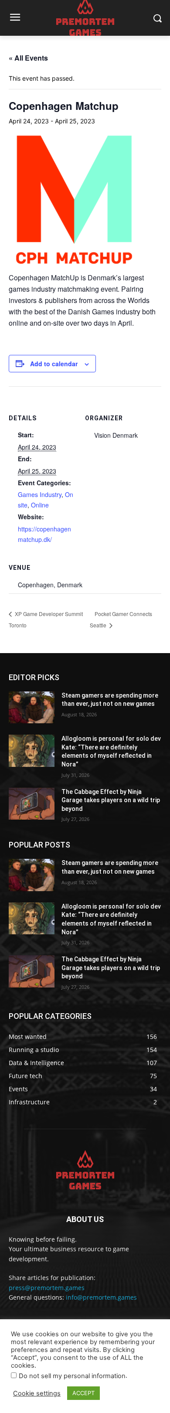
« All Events (28, 58)
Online (40, 505)
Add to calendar (54, 363)
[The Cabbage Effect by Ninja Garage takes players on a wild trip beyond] (31, 804)
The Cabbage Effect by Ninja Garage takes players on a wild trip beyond (110, 800)
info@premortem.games (101, 1297)
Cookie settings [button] (37, 1393)
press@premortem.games (47, 1288)
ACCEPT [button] (83, 1392)
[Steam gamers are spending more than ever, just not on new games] (31, 707)
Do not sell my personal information (72, 1376)
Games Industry (39, 494)
